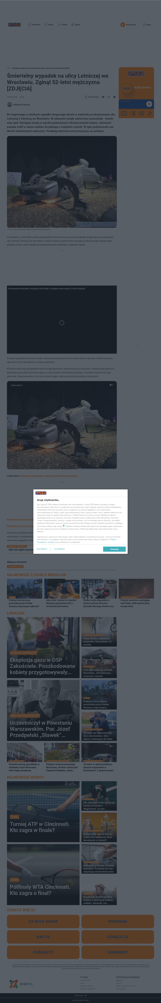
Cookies (51, 542)
